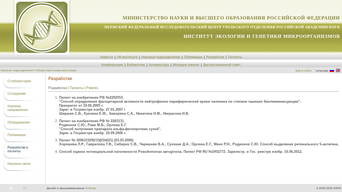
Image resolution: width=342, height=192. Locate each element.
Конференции (112, 65)
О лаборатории (19, 81)
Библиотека (136, 65)
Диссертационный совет (222, 65)
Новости (106, 57)
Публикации (193, 57)
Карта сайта (304, 70)
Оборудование (18, 122)
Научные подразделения (161, 57)
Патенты (235, 57)
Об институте (127, 57)
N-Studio (91, 188)
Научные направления (17, 108)
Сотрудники (16, 93)
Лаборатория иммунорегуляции (56, 70)
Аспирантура (159, 65)
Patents (92, 88)
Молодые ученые (186, 65)
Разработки (215, 57)
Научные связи (18, 164)
